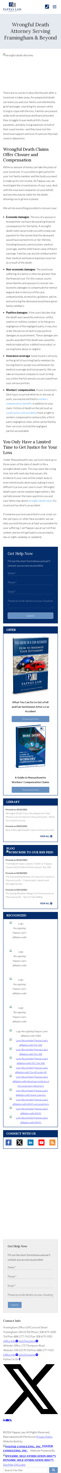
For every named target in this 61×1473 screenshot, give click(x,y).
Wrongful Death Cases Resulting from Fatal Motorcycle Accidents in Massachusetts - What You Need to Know (30, 817)
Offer (11, 630)
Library (13, 802)
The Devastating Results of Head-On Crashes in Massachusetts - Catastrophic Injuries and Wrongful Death (30, 880)
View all (45, 836)
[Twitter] (20, 1142)
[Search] (53, 1470)
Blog (10, 848)
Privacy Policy (44, 1436)
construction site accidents (21, 412)
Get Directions (27, 1341)
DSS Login (19, 1464)
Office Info (9, 1341)
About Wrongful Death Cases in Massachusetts (30, 829)
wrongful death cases (40, 500)
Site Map (8, 1464)
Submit (30, 615)
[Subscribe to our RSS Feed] (29, 852)
